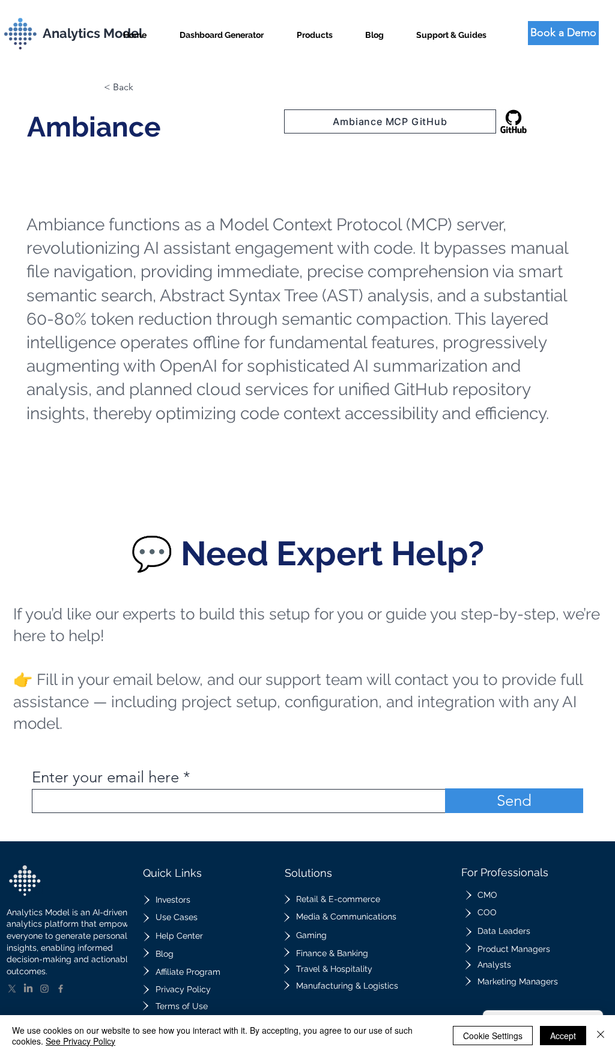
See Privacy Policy (80, 1041)
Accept (563, 1036)
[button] (314, 30)
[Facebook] (60, 988)
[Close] (600, 1035)
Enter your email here (105, 777)
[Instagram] (44, 988)
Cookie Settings (493, 1036)
